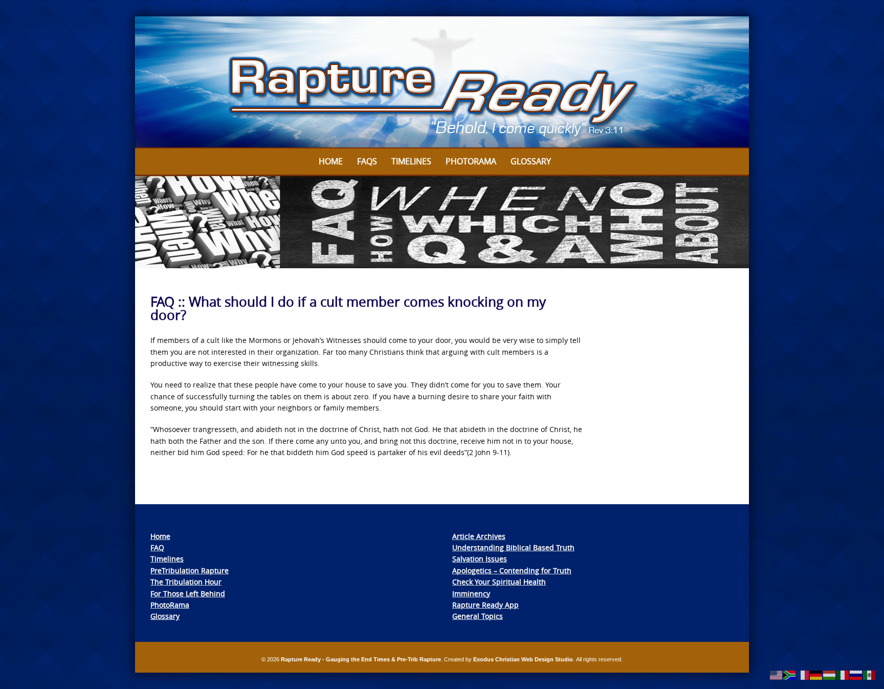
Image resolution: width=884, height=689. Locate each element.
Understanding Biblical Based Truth (513, 547)
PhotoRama (169, 605)
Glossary (531, 161)
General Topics (477, 616)
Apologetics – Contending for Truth (511, 570)
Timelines (411, 161)
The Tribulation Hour (186, 582)
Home (331, 161)
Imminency (471, 593)
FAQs (367, 161)
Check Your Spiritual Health (499, 582)
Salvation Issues (479, 559)
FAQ (157, 547)
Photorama (471, 161)
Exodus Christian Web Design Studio (523, 659)
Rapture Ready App (485, 605)
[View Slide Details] (442, 82)
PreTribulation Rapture (189, 570)
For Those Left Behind (187, 593)
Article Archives (478, 536)
